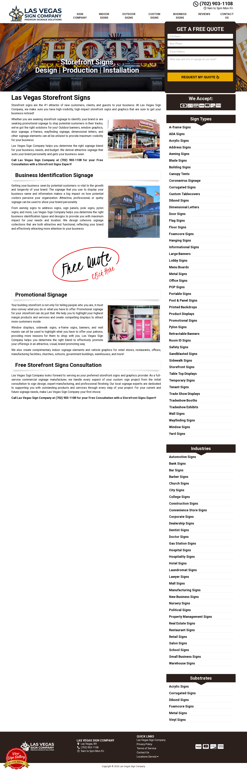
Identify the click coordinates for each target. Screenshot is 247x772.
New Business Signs (184, 597)
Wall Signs (177, 413)
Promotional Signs (183, 320)
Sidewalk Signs (180, 360)
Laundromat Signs (183, 570)
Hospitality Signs (182, 556)
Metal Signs (178, 274)
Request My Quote (198, 77)
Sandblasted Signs (183, 354)
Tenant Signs (179, 387)
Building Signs (180, 167)
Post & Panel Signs (183, 300)
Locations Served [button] (147, 756)
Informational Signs (184, 247)
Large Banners (180, 254)
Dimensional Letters (184, 207)
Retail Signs (178, 637)
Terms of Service (146, 748)
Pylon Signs (178, 327)
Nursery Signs (179, 603)
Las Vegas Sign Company (151, 740)
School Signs (179, 650)
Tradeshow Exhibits (183, 407)
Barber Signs (178, 477)
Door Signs (177, 214)
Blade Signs (178, 160)
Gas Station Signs (182, 543)
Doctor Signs (179, 537)
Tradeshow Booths (183, 400)
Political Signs (180, 610)
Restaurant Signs (182, 630)
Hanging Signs (180, 240)
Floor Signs (177, 227)
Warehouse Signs (182, 663)
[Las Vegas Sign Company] (37, 746)
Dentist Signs (179, 530)
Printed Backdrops (183, 307)
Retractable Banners (184, 334)
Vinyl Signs (177, 720)
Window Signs (179, 427)
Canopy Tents (179, 174)
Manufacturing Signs (185, 590)
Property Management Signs (190, 617)
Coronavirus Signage (185, 180)
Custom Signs (154, 15)
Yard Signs (177, 434)
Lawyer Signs (179, 577)
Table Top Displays (183, 374)
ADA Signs (177, 134)
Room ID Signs (180, 340)
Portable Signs (180, 294)
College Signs (179, 497)
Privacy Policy (144, 744)
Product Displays (181, 314)
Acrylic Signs (179, 140)
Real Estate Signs (182, 623)
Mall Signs (177, 583)
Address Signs (180, 147)
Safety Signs (178, 347)
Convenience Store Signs (188, 510)
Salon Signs (178, 643)
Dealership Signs (181, 523)
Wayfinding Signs (182, 420)
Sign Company (80, 15)
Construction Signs (183, 503)
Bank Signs (177, 463)
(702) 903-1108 (215, 3)
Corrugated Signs (182, 187)
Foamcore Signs (181, 234)
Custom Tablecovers (184, 194)
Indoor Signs (104, 15)
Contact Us (227, 15)
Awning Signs (179, 154)
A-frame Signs (180, 127)
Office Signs (178, 280)
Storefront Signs (181, 367)
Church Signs (179, 483)
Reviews (204, 14)
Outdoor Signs (128, 15)
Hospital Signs (180, 550)
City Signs (176, 490)
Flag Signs (177, 220)
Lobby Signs (178, 260)
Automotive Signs (182, 457)
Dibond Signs (179, 200)
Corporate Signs (181, 517)
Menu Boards (179, 267)
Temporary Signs (182, 380)
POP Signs (177, 287)
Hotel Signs (178, 563)
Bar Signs (176, 470)
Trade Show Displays (184, 394)
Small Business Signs (185, 656)
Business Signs (180, 15)
